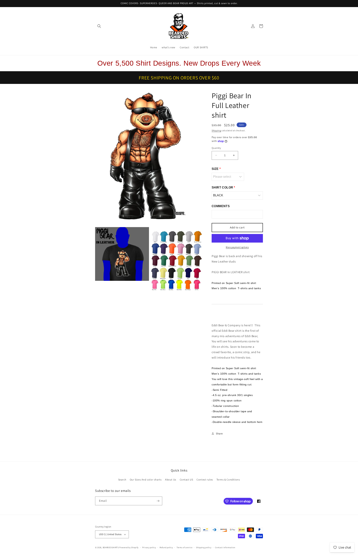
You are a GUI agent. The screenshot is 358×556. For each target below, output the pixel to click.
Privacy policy (149, 547)
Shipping (216, 130)
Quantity (216, 148)
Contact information (225, 547)
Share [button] (219, 433)
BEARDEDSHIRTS (111, 547)
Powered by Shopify (129, 547)
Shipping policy (203, 547)
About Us (170, 479)
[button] (99, 26)
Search (122, 479)
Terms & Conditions (228, 479)
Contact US (186, 479)
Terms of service (184, 547)
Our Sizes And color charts (146, 479)
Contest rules (205, 479)
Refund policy (166, 547)
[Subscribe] (158, 501)
